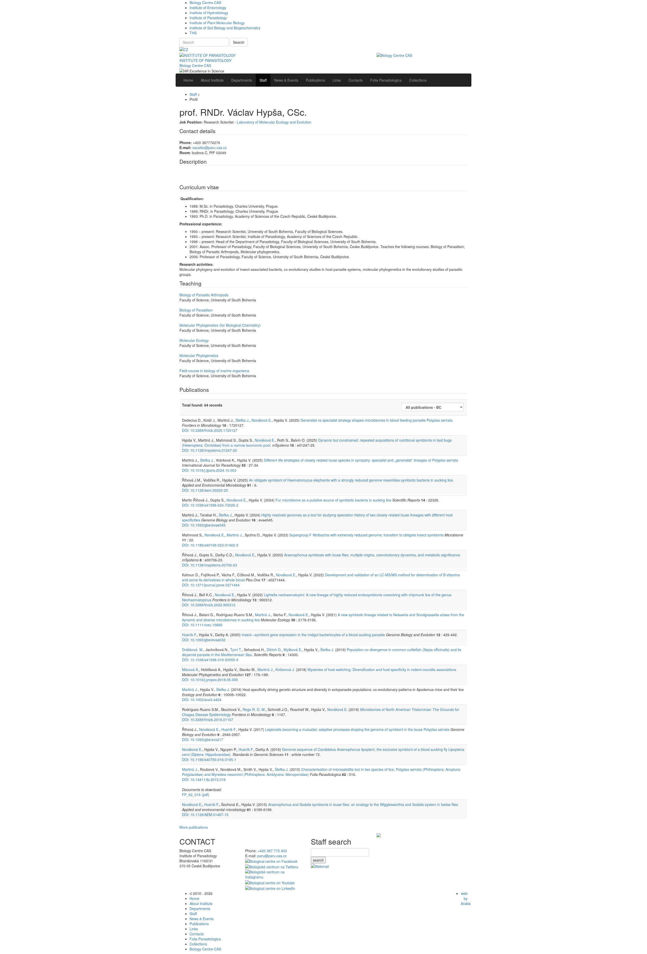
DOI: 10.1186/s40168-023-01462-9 (210, 544)
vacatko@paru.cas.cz (209, 147)
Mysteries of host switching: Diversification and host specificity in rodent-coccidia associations (382, 669)
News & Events (202, 918)
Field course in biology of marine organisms (214, 370)
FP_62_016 (195, 794)
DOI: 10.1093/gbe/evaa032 (203, 639)
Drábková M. (192, 649)
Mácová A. (190, 669)
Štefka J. (242, 420)
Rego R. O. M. (254, 709)
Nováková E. (261, 420)
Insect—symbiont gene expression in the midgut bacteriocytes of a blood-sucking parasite (313, 634)
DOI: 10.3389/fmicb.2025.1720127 (209, 430)
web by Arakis (466, 898)
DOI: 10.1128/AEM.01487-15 (205, 814)
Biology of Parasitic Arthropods (203, 294)
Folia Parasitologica (205, 938)
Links (194, 928)
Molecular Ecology (194, 340)
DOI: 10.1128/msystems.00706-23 (209, 564)
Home (194, 898)
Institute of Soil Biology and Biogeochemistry (225, 27)
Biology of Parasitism (196, 310)
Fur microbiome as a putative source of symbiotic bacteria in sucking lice (333, 500)
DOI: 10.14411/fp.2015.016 (204, 779)
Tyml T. (236, 649)
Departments (200, 908)
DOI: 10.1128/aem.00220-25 (205, 490)
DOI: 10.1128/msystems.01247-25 (209, 450)
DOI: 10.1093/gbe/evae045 (203, 525)
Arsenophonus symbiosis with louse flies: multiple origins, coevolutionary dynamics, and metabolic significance (372, 554)
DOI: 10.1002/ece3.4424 (201, 699)
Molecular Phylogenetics (198, 355)
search (318, 860)
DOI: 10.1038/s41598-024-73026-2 (210, 505)
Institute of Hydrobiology (209, 12)
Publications (199, 923)
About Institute (201, 903)
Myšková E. (293, 649)
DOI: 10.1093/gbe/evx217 (202, 739)
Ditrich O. (274, 649)
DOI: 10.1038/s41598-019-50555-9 (210, 659)
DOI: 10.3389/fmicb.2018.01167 (207, 719)
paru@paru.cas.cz (272, 855)
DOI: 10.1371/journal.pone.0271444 (211, 584)
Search (238, 42)
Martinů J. (235, 534)
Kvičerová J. (285, 669)
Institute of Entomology (208, 7)
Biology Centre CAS (205, 2)
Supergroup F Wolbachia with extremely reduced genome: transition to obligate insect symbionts (366, 534)
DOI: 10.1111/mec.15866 (202, 624)
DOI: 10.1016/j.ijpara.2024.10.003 (209, 470)
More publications (193, 827)
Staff (193, 94)
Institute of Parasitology (208, 17)
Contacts (197, 933)
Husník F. (189, 634)
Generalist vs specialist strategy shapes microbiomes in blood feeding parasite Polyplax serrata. (377, 420)
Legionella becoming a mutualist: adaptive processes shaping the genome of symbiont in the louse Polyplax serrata (357, 729)
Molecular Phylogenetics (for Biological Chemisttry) (220, 325)
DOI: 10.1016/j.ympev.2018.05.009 (210, 679)
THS (193, 32)
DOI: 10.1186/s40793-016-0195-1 (209, 759)
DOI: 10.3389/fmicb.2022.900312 (208, 604)
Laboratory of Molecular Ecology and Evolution (274, 122)
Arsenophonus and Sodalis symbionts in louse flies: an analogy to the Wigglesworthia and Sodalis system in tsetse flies (363, 804)
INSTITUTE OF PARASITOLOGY (205, 60)
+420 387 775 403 (272, 850)
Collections (198, 943)
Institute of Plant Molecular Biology (217, 22)
